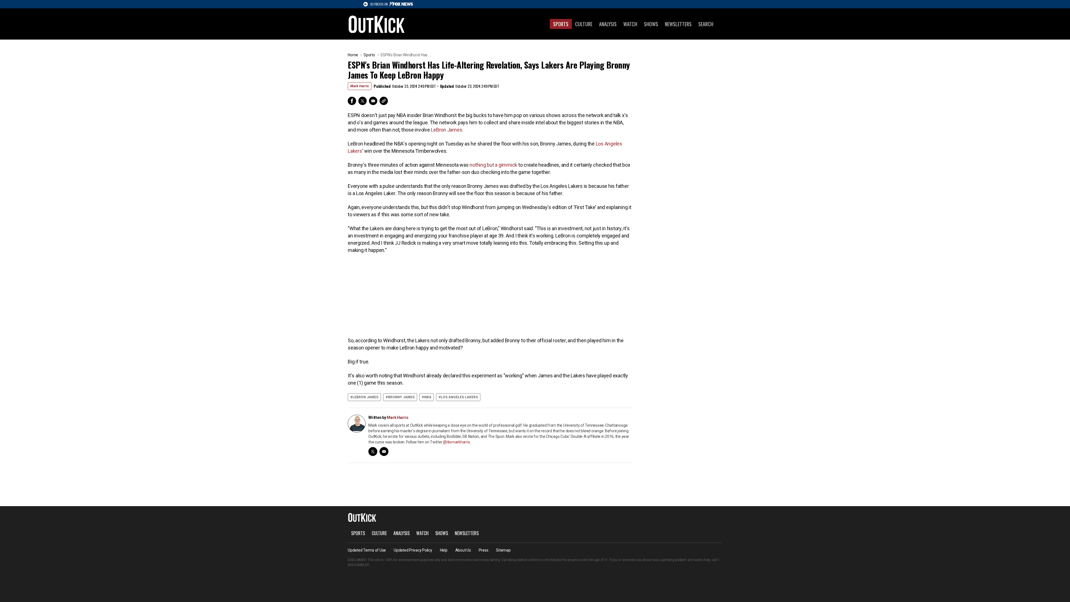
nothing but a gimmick (493, 165)
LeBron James (446, 130)
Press (483, 550)
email (384, 451)
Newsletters (678, 24)
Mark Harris (359, 86)
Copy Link (384, 101)
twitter (372, 451)
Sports (560, 24)
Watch (630, 24)
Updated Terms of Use (367, 550)
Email (373, 101)
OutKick (377, 24)
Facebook (352, 101)
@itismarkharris (456, 442)
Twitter (362, 101)
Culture (583, 24)
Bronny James (401, 397)
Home (353, 55)
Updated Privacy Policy (413, 550)
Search (705, 24)
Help (444, 550)
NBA (427, 397)
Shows (651, 24)
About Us (463, 550)
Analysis (608, 24)
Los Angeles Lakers (459, 397)
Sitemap (503, 550)
